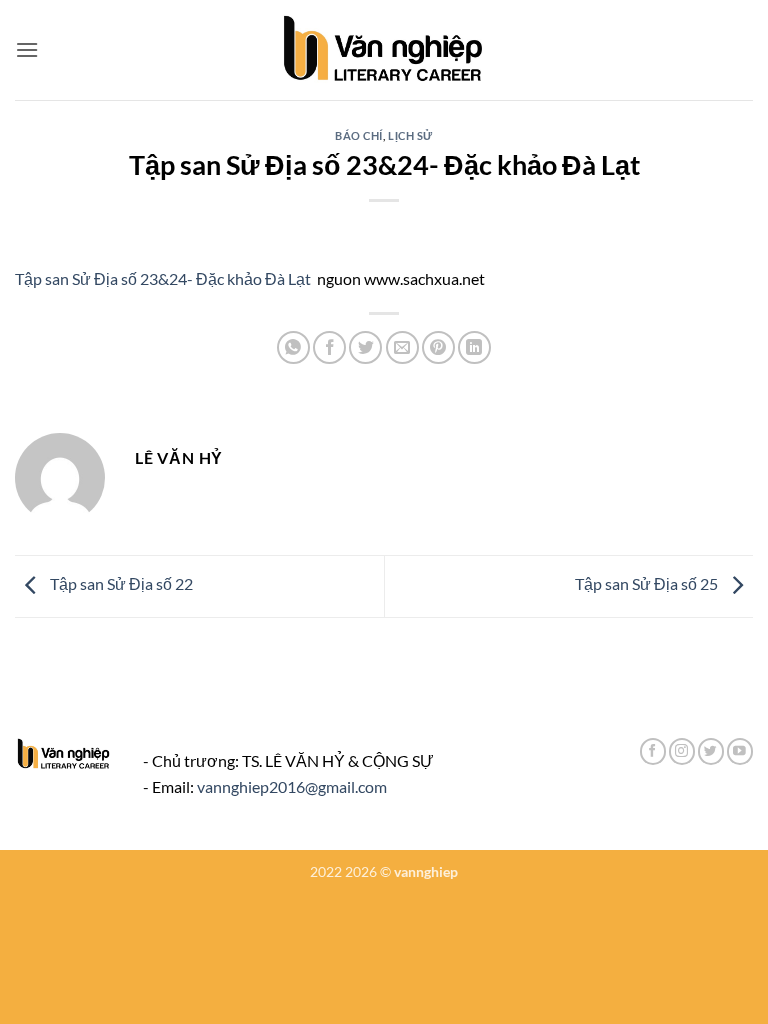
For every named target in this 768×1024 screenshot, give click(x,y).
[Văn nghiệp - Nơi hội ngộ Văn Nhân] (384, 50)
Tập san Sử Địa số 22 (120, 584)
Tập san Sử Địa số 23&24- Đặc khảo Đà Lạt (163, 278)
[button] (27, 49)
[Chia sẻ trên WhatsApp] (293, 347)
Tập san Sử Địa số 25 (648, 584)
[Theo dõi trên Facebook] (653, 751)
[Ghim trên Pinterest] (438, 347)
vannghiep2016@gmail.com (292, 786)
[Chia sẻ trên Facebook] (329, 347)
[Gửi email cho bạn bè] (402, 347)
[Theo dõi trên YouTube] (740, 751)
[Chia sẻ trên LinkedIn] (474, 347)
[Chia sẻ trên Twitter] (365, 347)
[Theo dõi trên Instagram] (682, 751)
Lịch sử (410, 135)
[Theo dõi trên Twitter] (711, 751)
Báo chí (359, 135)
